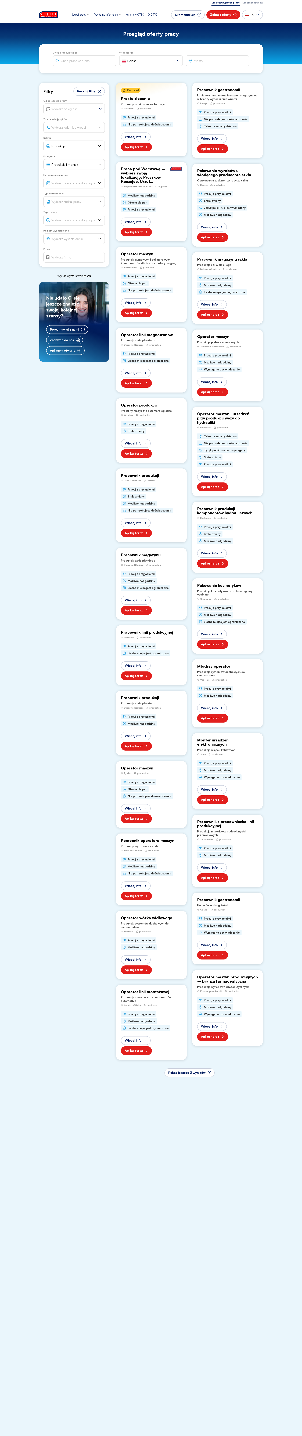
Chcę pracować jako (65, 52)
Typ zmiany (50, 212)
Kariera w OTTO (135, 14)
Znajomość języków (55, 119)
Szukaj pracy (78, 14)
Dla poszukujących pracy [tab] (225, 2)
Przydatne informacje (106, 14)
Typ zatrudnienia (53, 193)
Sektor (47, 137)
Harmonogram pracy (55, 174)
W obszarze (126, 52)
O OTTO (152, 14)
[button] (223, 14)
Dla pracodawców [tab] (252, 2)
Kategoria (49, 156)
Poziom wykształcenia (56, 230)
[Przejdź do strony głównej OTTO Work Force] (48, 14)
